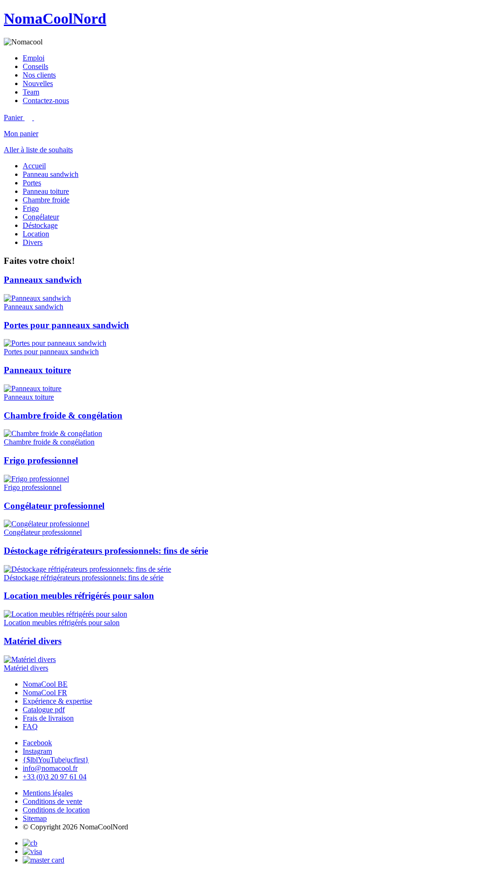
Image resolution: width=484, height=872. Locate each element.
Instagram (37, 751)
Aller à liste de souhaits (38, 150)
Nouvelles (38, 83)
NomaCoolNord (55, 18)
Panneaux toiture (37, 370)
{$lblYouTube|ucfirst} (56, 760)
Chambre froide (46, 200)
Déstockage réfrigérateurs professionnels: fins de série (106, 551)
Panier (14, 117)
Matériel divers (32, 641)
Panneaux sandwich (43, 280)
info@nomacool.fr (50, 768)
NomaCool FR (45, 693)
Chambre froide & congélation (63, 415)
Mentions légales (48, 793)
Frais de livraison (48, 718)
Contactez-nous (46, 100)
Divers (33, 242)
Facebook (37, 743)
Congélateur (41, 217)
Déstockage (40, 225)
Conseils (35, 66)
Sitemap (35, 818)
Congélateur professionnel (54, 506)
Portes (32, 183)
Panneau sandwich (50, 174)
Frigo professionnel (41, 460)
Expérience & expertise (57, 701)
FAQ (30, 727)
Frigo (31, 208)
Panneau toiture (46, 191)
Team (31, 92)
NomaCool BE (45, 684)
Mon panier (21, 134)
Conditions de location (56, 810)
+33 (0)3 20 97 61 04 (54, 777)
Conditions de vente (52, 801)
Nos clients (39, 75)
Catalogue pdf (44, 710)
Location (36, 234)
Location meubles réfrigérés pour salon (79, 596)
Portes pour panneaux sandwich (66, 325)
